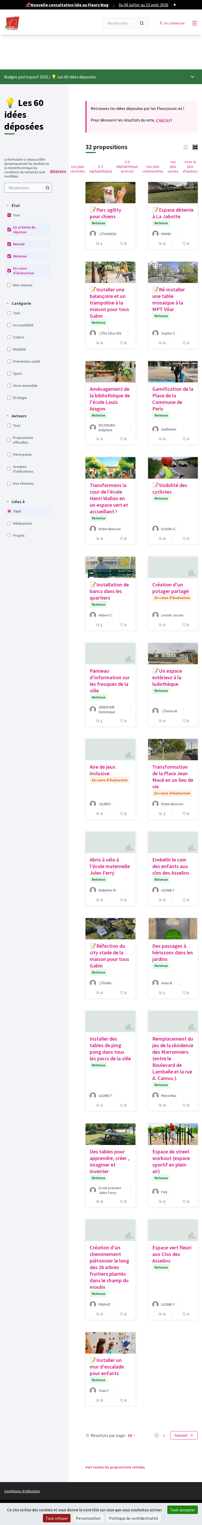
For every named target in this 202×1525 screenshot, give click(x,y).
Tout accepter (182, 1509)
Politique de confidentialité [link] (133, 1518)
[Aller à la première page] (39, 23)
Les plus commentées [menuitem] (152, 169)
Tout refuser (57, 1518)
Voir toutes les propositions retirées (115, 1467)
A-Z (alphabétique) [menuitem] (100, 169)
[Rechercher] (142, 23)
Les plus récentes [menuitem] (77, 169)
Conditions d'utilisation (22, 1491)
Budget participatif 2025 (26, 76)
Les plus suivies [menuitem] (173, 166)
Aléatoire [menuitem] (58, 171)
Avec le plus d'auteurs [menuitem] (190, 166)
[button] (13, 205)
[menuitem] (28, 188)
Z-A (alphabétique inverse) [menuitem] (127, 166)
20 (130, 1435)
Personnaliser (88, 1518)
